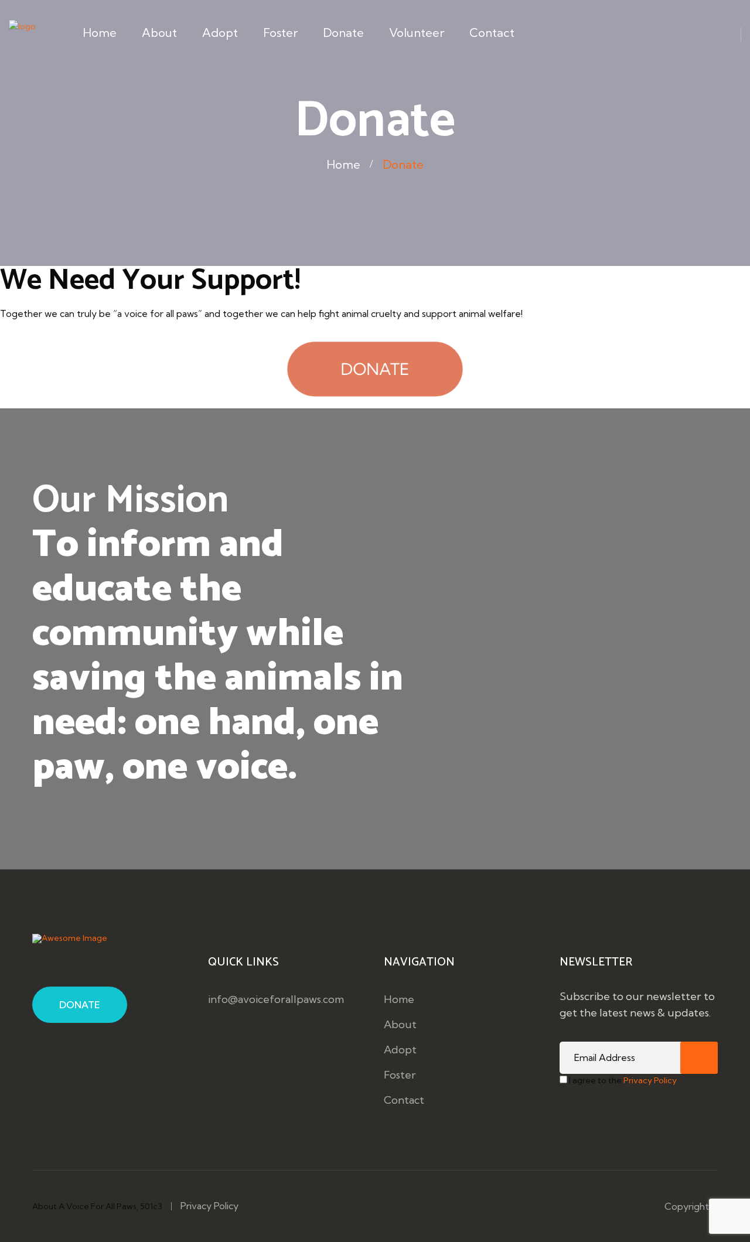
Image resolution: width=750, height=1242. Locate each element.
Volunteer (416, 32)
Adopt (220, 32)
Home (100, 32)
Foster (280, 32)
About (159, 32)
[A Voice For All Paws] (22, 39)
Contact (491, 32)
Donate (343, 32)
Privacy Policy (650, 1080)
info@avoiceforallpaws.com (276, 999)
